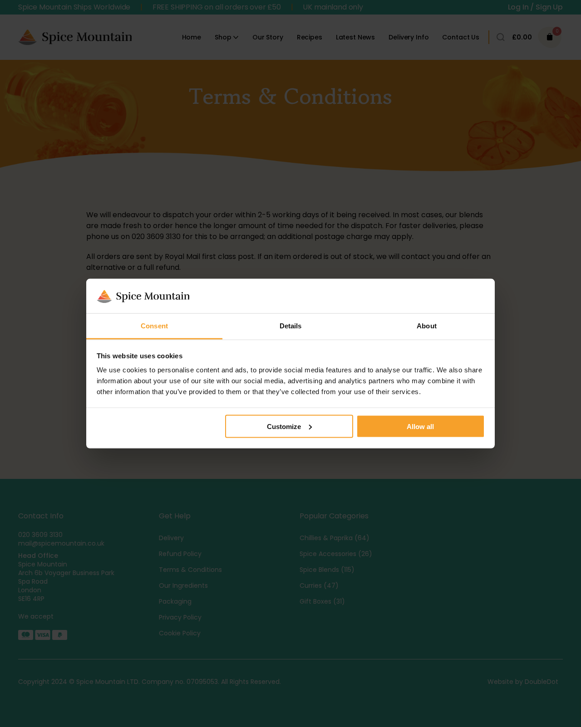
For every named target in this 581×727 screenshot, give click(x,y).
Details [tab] (291, 326)
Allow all (420, 426)
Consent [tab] (154, 326)
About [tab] (427, 326)
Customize (284, 426)
